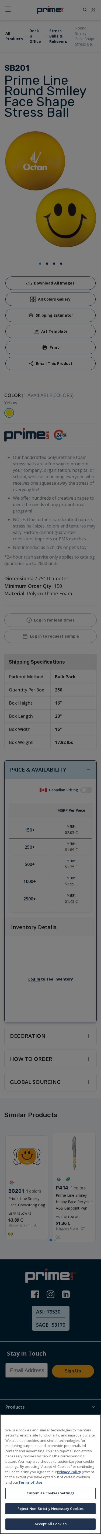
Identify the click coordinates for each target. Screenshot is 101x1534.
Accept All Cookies (50, 1523)
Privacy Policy (69, 1471)
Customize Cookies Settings (50, 1493)
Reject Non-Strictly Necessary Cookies (51, 1508)
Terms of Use (30, 1482)
